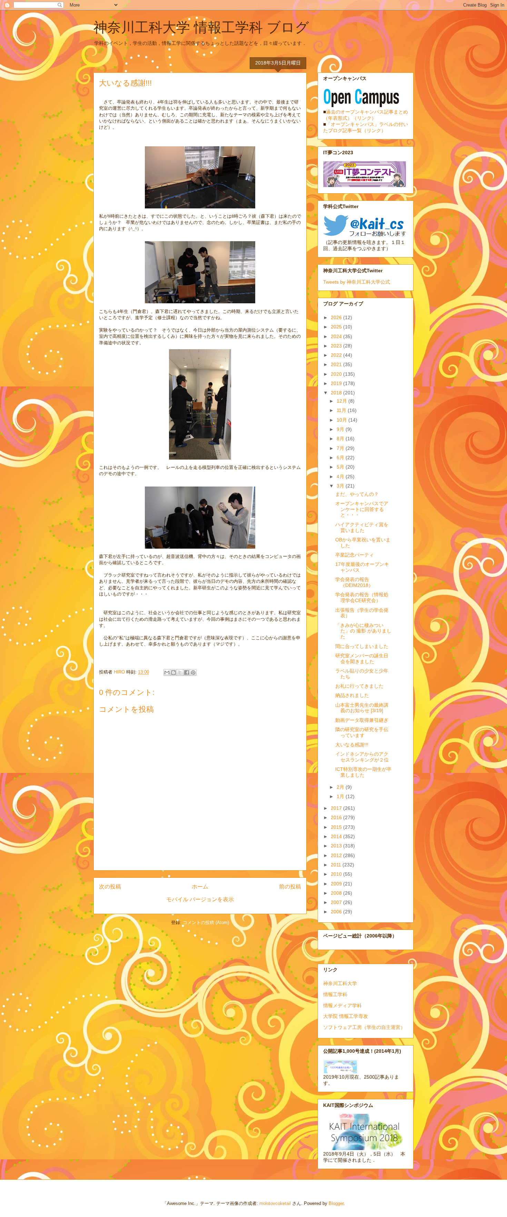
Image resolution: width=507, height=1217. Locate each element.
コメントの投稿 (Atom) (206, 922)
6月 (341, 457)
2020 (337, 374)
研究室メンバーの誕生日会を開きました (361, 658)
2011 (336, 864)
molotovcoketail (275, 1203)
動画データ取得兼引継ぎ (361, 720)
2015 (337, 827)
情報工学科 (335, 994)
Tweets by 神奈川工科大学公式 (356, 282)
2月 (341, 787)
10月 (342, 420)
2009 (337, 883)
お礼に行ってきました (359, 686)
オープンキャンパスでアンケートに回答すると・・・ (361, 509)
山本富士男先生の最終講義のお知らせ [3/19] (361, 708)
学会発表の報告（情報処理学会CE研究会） (361, 597)
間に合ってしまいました (361, 646)
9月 (341, 429)
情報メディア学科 (342, 1005)
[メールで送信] (166, 672)
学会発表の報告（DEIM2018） (354, 582)
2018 (337, 392)
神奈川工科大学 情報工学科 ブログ (201, 27)
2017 (337, 808)
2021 (337, 364)
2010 (337, 874)
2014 (337, 836)
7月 (341, 448)
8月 (341, 438)
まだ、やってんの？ (357, 494)
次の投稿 (110, 887)
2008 (337, 893)
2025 (337, 327)
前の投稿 (290, 887)
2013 (337, 845)
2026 (337, 317)
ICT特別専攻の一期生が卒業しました (363, 772)
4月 (341, 476)
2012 (337, 855)
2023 (337, 346)
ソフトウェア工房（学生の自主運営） (364, 1027)
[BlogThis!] (173, 672)
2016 (337, 817)
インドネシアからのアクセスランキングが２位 (362, 757)
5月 (341, 467)
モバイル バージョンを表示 (200, 899)
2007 (337, 902)
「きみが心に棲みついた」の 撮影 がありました (363, 631)
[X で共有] (180, 672)
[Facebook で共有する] (186, 672)
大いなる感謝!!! (351, 744)
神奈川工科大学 (340, 983)
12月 (342, 401)
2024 (337, 336)
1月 (341, 796)
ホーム (200, 887)
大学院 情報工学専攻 (345, 1016)
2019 (337, 383)
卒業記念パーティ (354, 555)
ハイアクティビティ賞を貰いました (361, 527)
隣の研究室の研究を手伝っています (361, 732)
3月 (341, 486)
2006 (337, 911)
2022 (337, 355)
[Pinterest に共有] (193, 672)
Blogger (336, 1203)
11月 (342, 410)
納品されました (352, 695)
